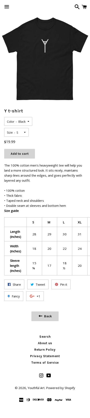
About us (45, 343)
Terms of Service (45, 363)
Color (10, 121)
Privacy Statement (45, 356)
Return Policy (45, 350)
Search (45, 337)
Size (10, 132)
